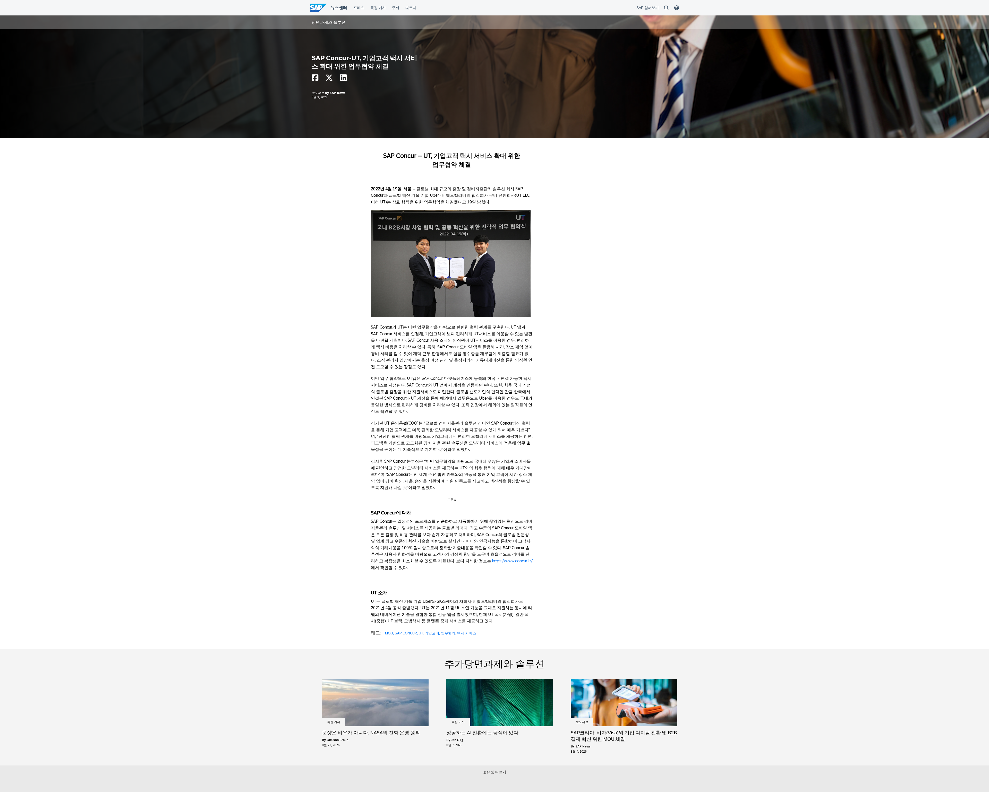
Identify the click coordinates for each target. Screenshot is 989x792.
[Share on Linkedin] (343, 79)
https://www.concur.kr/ (512, 561)
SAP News (338, 93)
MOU (389, 633)
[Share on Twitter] (329, 79)
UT (421, 633)
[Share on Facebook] (315, 79)
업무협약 (448, 633)
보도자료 (318, 93)
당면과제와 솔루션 (329, 22)
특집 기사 (333, 722)
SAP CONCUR (406, 633)
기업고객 (432, 633)
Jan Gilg (457, 740)
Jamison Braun (337, 740)
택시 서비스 (466, 633)
